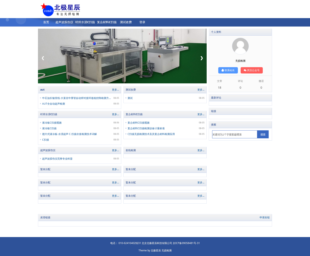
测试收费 (126, 22)
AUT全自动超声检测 (53, 103)
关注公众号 (253, 70)
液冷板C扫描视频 (52, 122)
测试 (130, 98)
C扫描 (45, 139)
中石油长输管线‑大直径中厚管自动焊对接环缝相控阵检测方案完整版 (76, 98)
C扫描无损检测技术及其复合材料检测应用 (151, 134)
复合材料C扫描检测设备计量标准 (146, 128)
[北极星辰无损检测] (53, 10)
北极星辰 (156, 250)
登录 (142, 22)
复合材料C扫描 (107, 22)
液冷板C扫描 (49, 128)
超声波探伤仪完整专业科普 (57, 158)
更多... (115, 89)
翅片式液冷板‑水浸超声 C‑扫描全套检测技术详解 (69, 134)
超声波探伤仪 (64, 22)
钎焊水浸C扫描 (85, 22)
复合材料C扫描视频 (139, 122)
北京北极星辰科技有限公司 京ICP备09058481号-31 (171, 243)
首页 (46, 22)
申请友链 (265, 217)
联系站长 (229, 70)
